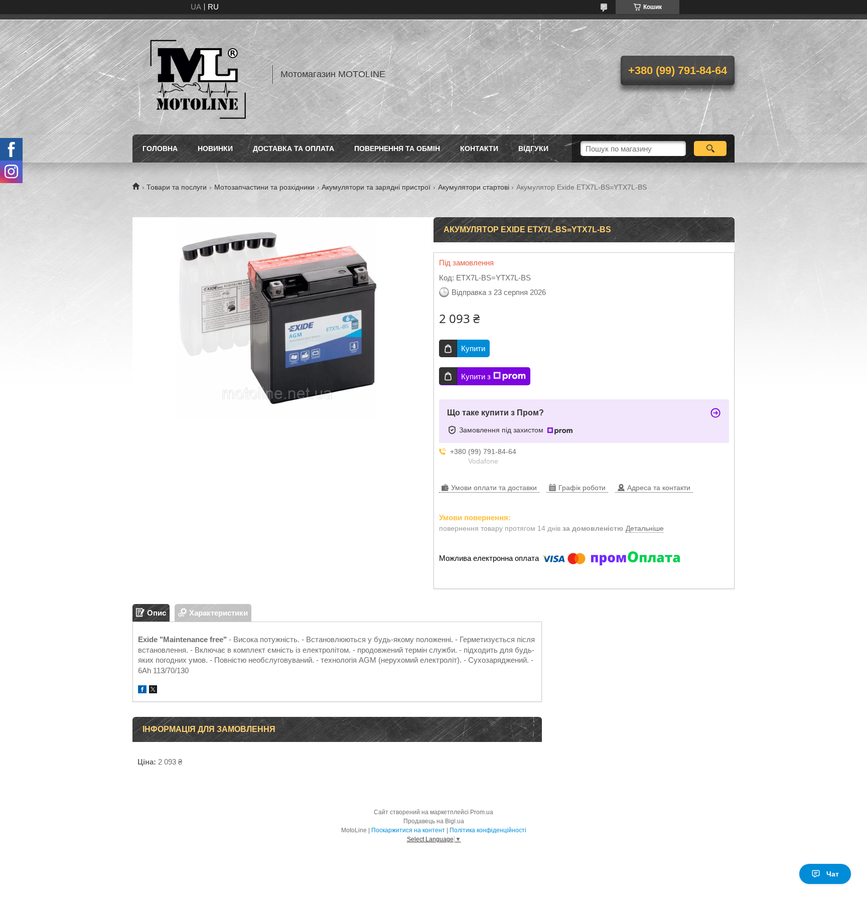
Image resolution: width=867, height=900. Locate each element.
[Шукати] (710, 148)
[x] (153, 690)
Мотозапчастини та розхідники (264, 187)
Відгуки (533, 148)
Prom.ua (481, 812)
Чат (832, 874)
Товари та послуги (177, 187)
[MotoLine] (197, 74)
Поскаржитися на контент (408, 830)
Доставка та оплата (293, 148)
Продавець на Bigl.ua (433, 821)
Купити (473, 348)
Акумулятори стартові (473, 187)
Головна (160, 148)
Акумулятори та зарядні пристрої (376, 187)
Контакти (479, 148)
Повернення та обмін (397, 148)
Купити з (476, 376)
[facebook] (142, 690)
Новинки (215, 148)
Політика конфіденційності (488, 830)
